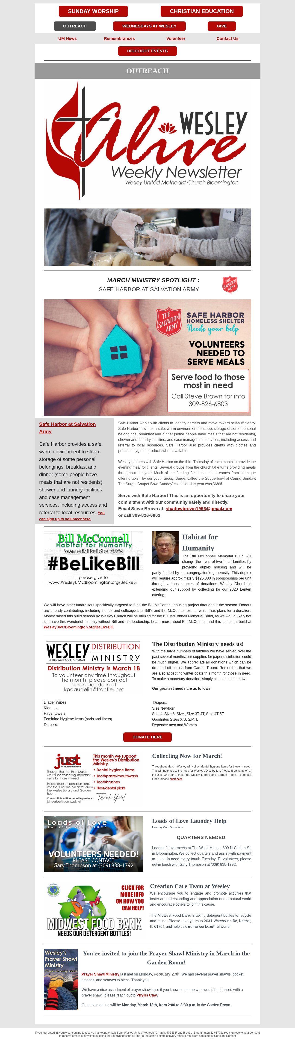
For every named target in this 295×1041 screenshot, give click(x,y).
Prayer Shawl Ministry (100, 974)
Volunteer (175, 38)
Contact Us (228, 38)
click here (176, 779)
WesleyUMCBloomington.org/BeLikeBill (78, 627)
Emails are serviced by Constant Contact (210, 1036)
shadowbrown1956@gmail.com (199, 508)
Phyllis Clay (146, 995)
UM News (67, 38)
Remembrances (119, 38)
